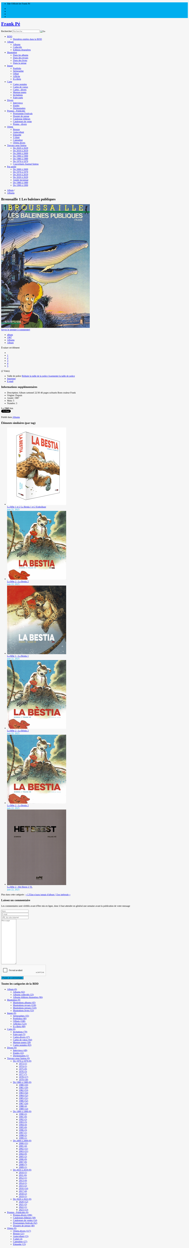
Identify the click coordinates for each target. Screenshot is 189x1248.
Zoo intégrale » (63, 894)
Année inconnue (20, 180)
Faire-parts (18, 97)
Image (10, 65)
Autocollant (18, 132)
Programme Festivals (22, 113)
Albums (16, 44)
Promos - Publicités (16, 111)
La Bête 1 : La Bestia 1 (18, 656)
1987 (9, 337)
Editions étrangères (22, 50)
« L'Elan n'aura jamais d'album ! (41, 894)
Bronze (16, 129)
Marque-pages (19, 92)
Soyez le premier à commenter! (15, 329)
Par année (11, 166)
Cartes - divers (19, 89)
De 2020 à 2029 (20, 148)
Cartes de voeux (20, 87)
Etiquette (17, 135)
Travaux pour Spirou (16, 145)
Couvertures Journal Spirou (26, 164)
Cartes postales (20, 84)
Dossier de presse (21, 116)
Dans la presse (19, 63)
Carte (9, 81)
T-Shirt (16, 137)
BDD (9, 36)
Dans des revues (20, 58)
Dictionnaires (19, 108)
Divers (10, 100)
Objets (10, 127)
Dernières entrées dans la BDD (27, 39)
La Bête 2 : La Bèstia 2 (18, 730)
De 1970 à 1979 (20, 161)
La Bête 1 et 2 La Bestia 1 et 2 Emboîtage (26, 507)
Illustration (12, 52)
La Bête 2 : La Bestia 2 (18, 581)
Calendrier (18, 140)
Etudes (16, 105)
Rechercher (6, 31)
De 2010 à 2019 (20, 150)
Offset (16, 73)
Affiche (16, 76)
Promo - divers (20, 124)
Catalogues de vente (22, 121)
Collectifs (17, 47)
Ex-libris (17, 79)
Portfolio (17, 68)
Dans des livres (20, 60)
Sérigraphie (18, 71)
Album (10, 42)
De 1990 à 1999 (20, 156)
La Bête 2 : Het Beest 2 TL (19, 887)
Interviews (18, 103)
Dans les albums (20, 55)
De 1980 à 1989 (20, 158)
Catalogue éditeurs (21, 119)
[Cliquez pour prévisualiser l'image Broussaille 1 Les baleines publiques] (45, 327)
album (10, 334)
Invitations (18, 95)
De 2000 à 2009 (20, 153)
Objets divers (19, 142)
